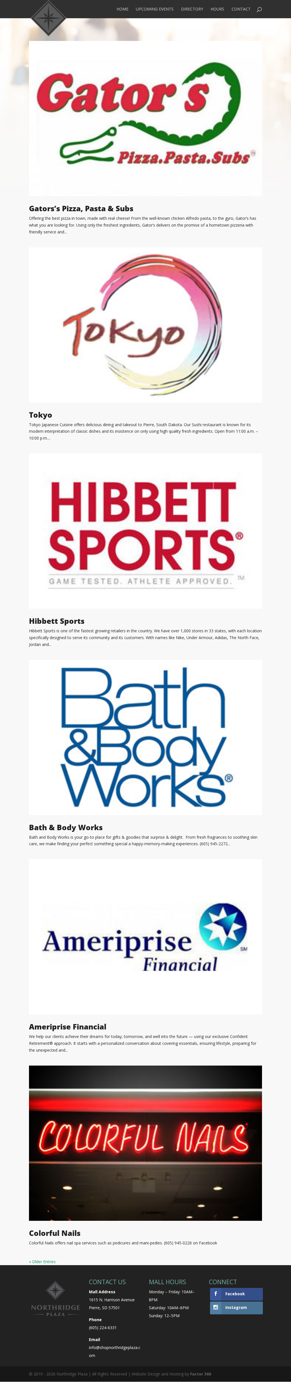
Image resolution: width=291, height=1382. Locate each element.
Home (122, 9)
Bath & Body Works (66, 827)
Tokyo (40, 415)
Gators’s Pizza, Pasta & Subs (81, 208)
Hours (217, 9)
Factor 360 (200, 1374)
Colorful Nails (54, 1233)
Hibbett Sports (56, 621)
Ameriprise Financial (67, 1027)
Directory (192, 9)
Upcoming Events (155, 9)
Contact (241, 9)
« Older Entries (42, 1261)
